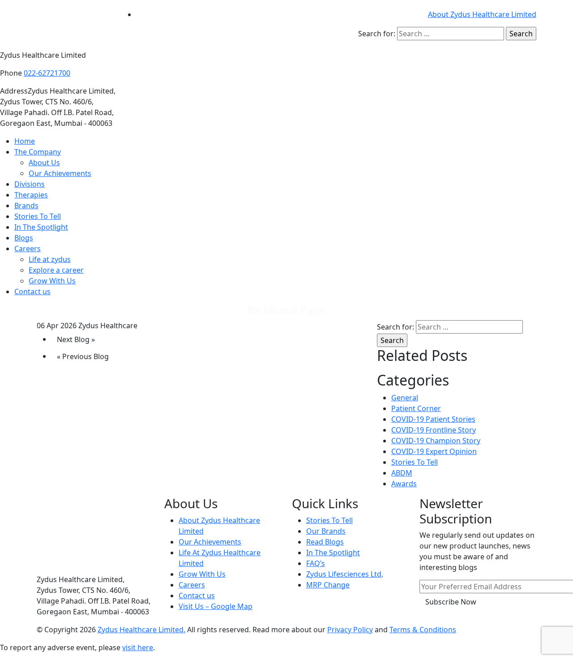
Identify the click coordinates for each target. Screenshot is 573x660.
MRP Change (328, 585)
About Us (44, 162)
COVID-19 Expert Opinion (434, 451)
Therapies (31, 195)
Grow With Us (52, 281)
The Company (37, 152)
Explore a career (56, 270)
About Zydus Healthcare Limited (482, 14)
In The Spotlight (41, 227)
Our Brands (326, 531)
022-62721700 (47, 73)
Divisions (29, 184)
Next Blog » (76, 339)
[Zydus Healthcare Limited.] (74, 24)
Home (24, 141)
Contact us (32, 291)
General (404, 398)
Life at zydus (50, 259)
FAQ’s (315, 563)
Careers (27, 248)
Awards (404, 484)
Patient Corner (416, 408)
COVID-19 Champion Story (435, 441)
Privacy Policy (350, 629)
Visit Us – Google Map (215, 606)
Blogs (23, 238)
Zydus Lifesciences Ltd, (344, 574)
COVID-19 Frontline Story (433, 430)
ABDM (401, 473)
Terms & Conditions (422, 629)
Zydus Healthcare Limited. (141, 629)
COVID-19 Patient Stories (433, 419)
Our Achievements (60, 173)
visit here (137, 647)
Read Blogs (325, 542)
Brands (26, 205)
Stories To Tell (37, 216)
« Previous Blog (83, 356)
